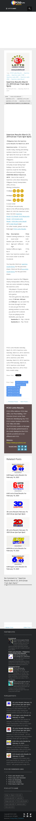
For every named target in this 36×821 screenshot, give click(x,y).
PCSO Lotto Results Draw (16, 776)
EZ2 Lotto (18, 795)
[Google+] (19, 449)
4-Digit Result (13, 224)
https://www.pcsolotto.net (16, 443)
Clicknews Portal (13, 667)
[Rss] (19, 446)
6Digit (12, 795)
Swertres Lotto (21, 804)
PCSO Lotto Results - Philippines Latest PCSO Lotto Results (19, 652)
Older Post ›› (28, 627)
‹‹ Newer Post (8, 627)
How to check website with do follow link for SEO (21, 682)
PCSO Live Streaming (14, 780)
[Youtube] (25, 449)
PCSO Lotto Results (19, 229)
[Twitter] (25, 446)
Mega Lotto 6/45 (9, 801)
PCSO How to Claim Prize (16, 784)
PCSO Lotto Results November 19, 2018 (19, 669)
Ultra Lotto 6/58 (9, 807)
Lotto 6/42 (19, 798)
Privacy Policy (14, 818)
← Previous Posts (12, 401)
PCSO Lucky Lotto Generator (17, 778)
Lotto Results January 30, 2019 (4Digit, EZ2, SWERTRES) (21, 655)
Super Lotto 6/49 (9, 804)
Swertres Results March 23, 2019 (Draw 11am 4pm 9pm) (17, 84)
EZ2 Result (14, 216)
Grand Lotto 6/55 (9, 798)
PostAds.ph (12, 638)
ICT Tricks (11, 680)
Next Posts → (25, 401)
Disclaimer (21, 818)
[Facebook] (22, 446)
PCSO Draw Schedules (15, 782)
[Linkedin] (22, 449)
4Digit (6, 795)
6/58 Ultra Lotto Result (19, 221)
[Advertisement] (18, 30)
